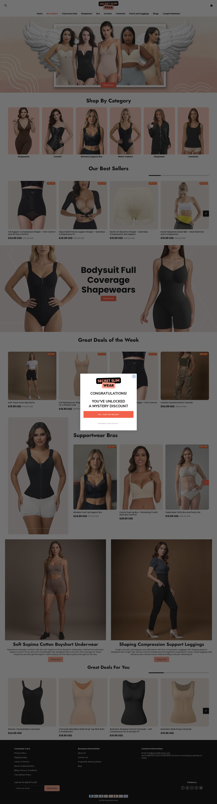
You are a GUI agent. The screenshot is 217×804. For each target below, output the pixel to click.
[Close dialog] (133, 376)
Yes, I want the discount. (108, 414)
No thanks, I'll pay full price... (108, 423)
